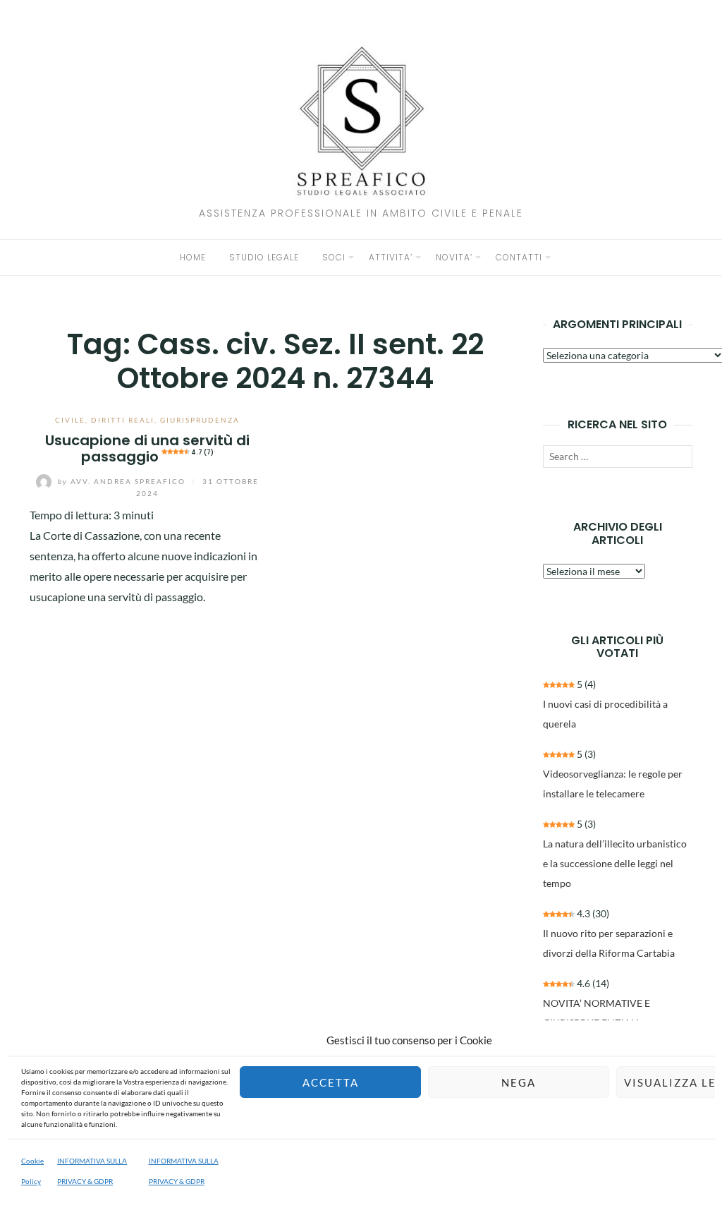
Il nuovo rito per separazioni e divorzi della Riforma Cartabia (609, 943)
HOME (193, 257)
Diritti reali (122, 420)
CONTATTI (519, 257)
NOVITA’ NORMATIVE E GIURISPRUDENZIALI (596, 1013)
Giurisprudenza (200, 420)
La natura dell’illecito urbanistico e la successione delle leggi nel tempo (615, 863)
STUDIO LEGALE (264, 257)
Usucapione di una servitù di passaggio (147, 448)
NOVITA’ (454, 257)
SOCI (333, 257)
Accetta (330, 1082)
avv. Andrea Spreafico (123, 481)
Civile (70, 420)
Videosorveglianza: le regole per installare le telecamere (613, 783)
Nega (518, 1082)
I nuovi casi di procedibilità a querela (605, 714)
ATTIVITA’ (390, 257)
